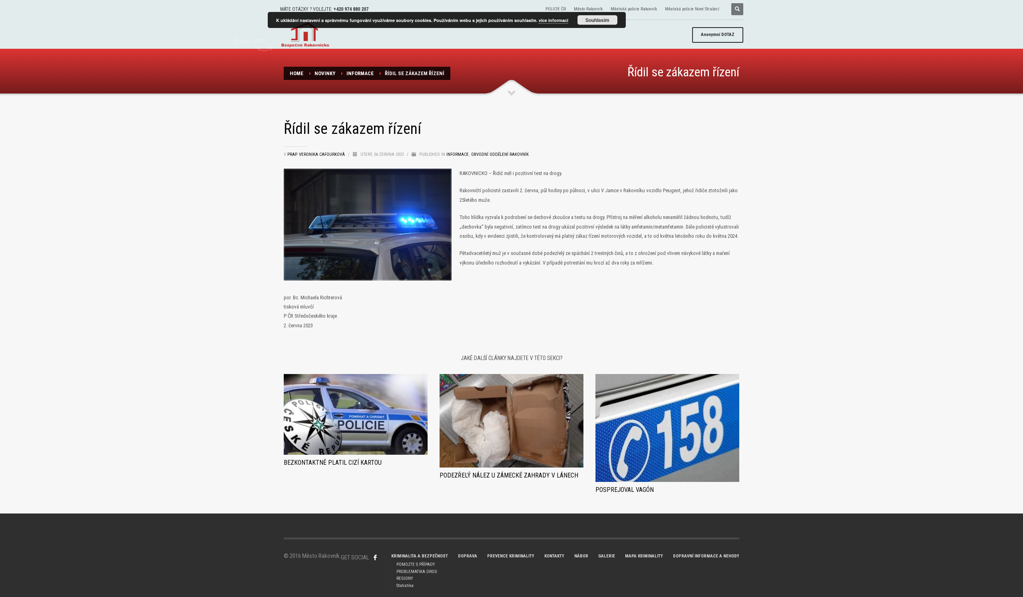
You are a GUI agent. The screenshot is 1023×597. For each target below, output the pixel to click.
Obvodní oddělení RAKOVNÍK (500, 154)
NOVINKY (324, 73)
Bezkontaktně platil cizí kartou (333, 462)
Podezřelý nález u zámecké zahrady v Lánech (509, 475)
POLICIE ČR (555, 9)
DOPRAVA (467, 556)
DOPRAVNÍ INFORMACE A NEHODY (706, 556)
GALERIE (606, 556)
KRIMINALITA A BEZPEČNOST (419, 556)
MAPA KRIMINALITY (644, 556)
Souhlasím (597, 20)
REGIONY (404, 578)
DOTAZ (717, 34)
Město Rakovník (588, 9)
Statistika (405, 585)
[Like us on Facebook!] (375, 557)
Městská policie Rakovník (634, 9)
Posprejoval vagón (624, 490)
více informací (553, 20)
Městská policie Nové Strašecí (692, 9)
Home (296, 73)
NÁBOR (581, 556)
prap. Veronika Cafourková (316, 154)
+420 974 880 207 (351, 9)
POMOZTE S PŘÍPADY (415, 564)
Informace (360, 73)
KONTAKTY (554, 556)
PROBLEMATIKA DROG (416, 571)
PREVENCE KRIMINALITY (510, 556)
